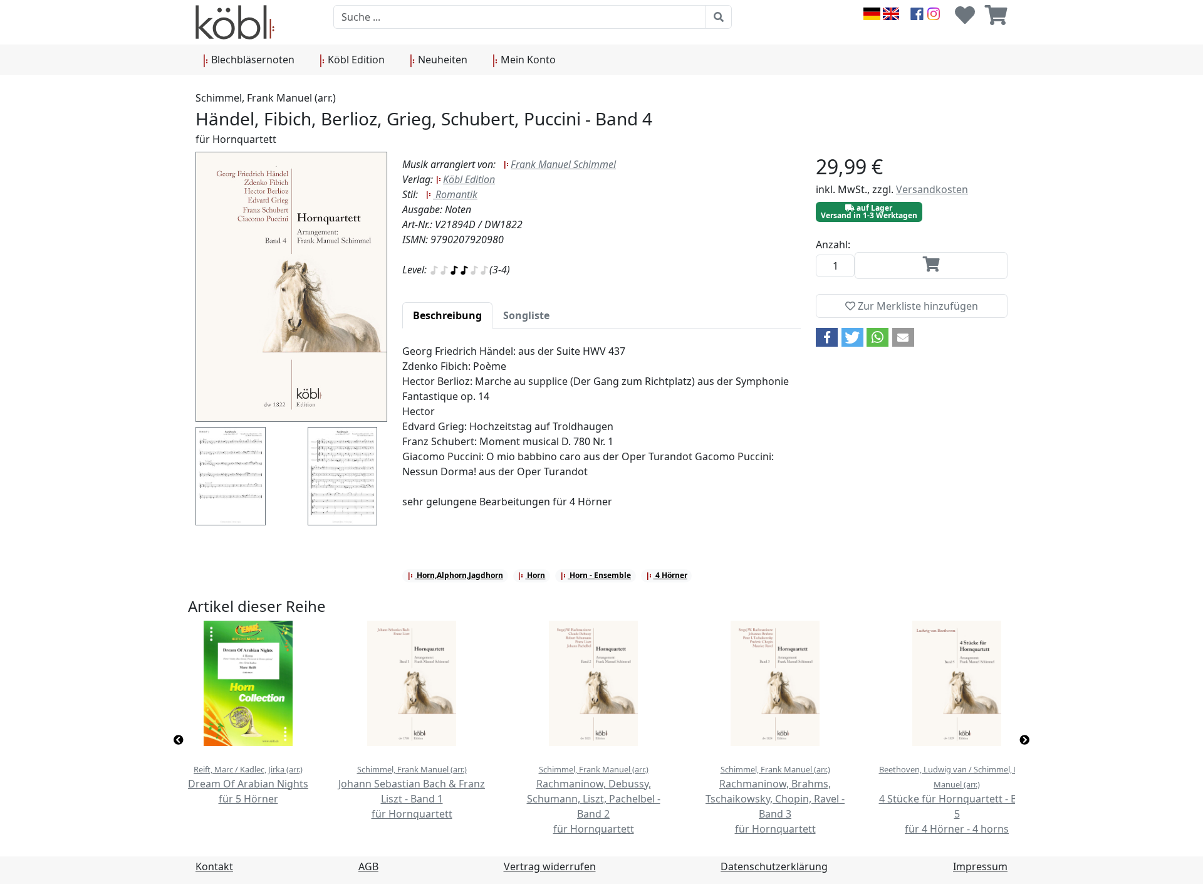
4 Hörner (670, 575)
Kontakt (214, 866)
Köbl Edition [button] (355, 59)
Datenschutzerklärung (774, 866)
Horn (535, 575)
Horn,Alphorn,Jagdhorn (459, 575)
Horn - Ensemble (599, 575)
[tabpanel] (601, 434)
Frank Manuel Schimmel (563, 164)
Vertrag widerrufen (550, 866)
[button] (827, 337)
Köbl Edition (469, 179)
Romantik (455, 194)
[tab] (447, 315)
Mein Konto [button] (527, 59)
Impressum (980, 866)
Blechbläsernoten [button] (251, 59)
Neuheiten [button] (441, 59)
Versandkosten (932, 189)
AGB (368, 866)
